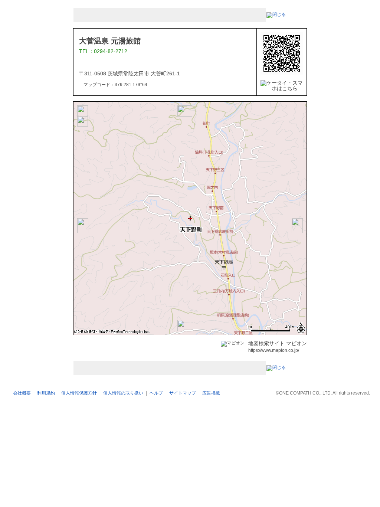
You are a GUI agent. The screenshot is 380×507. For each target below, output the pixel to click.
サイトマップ (182, 393)
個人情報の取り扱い (123, 393)
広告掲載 (211, 393)
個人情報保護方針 (79, 393)
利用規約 (46, 393)
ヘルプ (156, 393)
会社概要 (22, 393)
